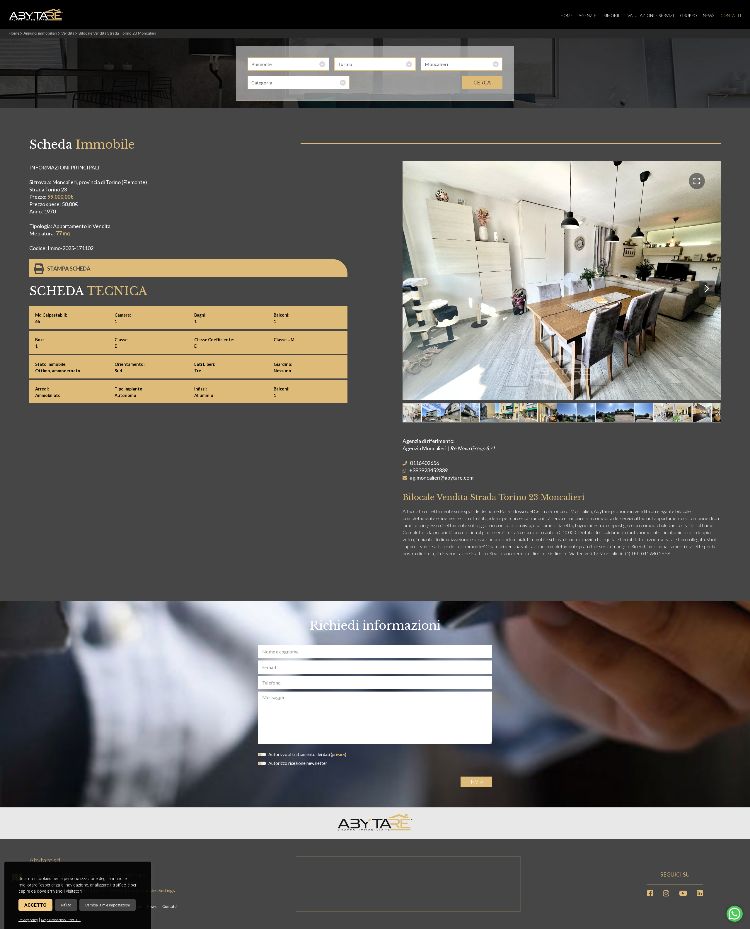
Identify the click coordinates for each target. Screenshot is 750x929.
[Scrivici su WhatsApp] (735, 917)
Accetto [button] (35, 905)
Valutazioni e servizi (651, 15)
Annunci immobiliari (40, 33)
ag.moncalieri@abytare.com (441, 477)
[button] (697, 181)
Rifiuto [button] (66, 905)
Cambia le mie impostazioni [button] (107, 905)
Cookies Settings (158, 890)
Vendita (67, 33)
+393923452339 (428, 470)
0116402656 (424, 463)
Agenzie (587, 15)
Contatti (730, 15)
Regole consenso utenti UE (61, 920)
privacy (338, 754)
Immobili (612, 15)
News (709, 15)
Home (566, 15)
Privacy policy (28, 920)
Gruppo (688, 15)
